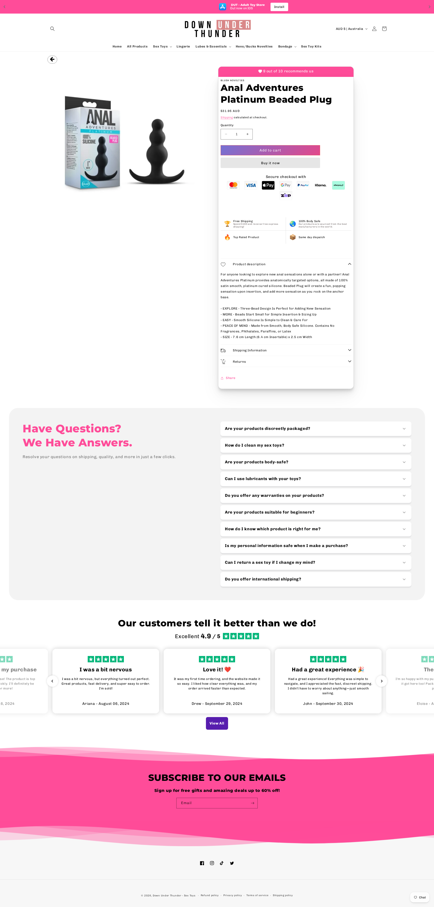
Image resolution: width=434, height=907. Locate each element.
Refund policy (210, 895)
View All (217, 723)
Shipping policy (283, 895)
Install (243, 7)
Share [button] (231, 378)
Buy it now (270, 163)
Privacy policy (232, 895)
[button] (52, 29)
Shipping (227, 117)
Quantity (227, 125)
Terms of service (257, 895)
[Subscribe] (252, 803)
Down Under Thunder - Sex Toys (174, 895)
